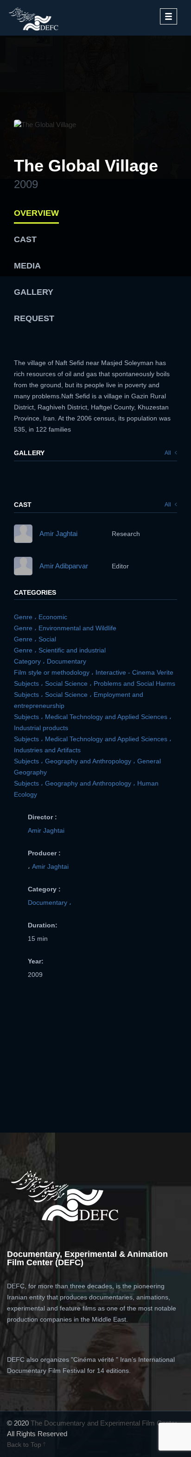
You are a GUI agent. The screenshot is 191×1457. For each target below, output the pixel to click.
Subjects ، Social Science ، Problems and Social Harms (94, 683)
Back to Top (25, 1444)
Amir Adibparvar (63, 566)
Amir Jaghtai (58, 533)
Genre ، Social (35, 639)
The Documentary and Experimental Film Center (104, 1423)
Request (34, 318)
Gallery (33, 292)
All (168, 453)
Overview (36, 213)
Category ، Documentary (50, 661)
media (27, 265)
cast (25, 239)
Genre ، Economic (40, 617)
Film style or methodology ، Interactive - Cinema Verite (93, 672)
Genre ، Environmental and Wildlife (65, 628)
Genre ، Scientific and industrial (60, 650)
